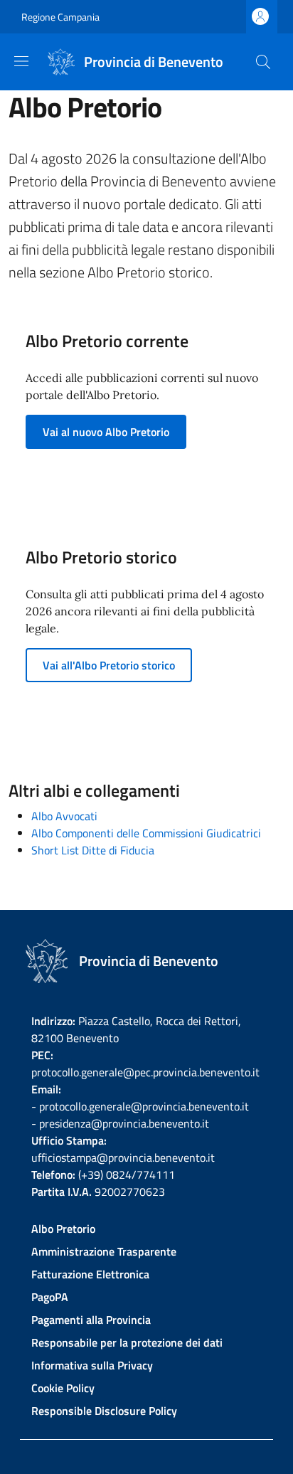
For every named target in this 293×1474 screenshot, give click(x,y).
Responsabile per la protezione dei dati (127, 1342)
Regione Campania (60, 16)
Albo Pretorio (63, 1228)
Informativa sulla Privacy (92, 1365)
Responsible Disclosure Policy (104, 1410)
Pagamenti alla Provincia (91, 1319)
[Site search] (263, 61)
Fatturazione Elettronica (90, 1274)
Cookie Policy (63, 1387)
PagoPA (49, 1296)
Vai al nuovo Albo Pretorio (106, 431)
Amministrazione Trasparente (103, 1251)
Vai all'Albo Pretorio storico (109, 665)
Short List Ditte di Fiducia (92, 850)
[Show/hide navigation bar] (21, 61)
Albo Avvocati (64, 816)
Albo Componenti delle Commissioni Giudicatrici (146, 833)
